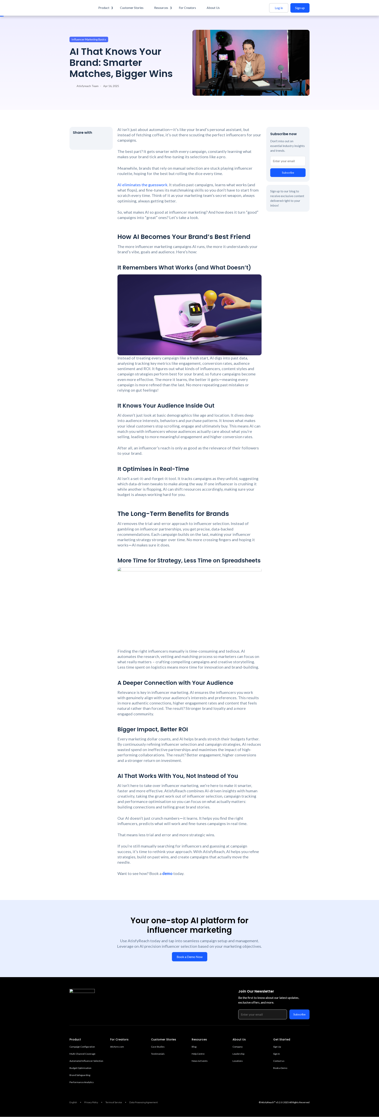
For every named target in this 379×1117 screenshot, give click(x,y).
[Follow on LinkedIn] (95, 142)
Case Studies (158, 1046)
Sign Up (277, 1046)
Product (103, 7)
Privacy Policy (91, 1102)
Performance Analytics (81, 1082)
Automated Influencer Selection (86, 1060)
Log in (279, 8)
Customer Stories (132, 7)
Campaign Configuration (82, 1046)
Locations (238, 1060)
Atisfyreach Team (88, 86)
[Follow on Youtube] (95, 1004)
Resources (161, 7)
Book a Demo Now (190, 957)
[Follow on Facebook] (86, 142)
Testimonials (158, 1053)
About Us (213, 7)
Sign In (276, 1053)
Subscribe (288, 172)
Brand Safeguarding (79, 1075)
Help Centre (198, 1053)
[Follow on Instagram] (79, 1004)
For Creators (187, 7)
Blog (194, 1046)
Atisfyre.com (117, 1046)
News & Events (200, 1060)
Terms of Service (113, 1102)
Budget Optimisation (80, 1067)
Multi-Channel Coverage (82, 1053)
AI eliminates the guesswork (142, 184)
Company (238, 1046)
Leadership (238, 1053)
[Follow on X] (77, 142)
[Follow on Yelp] (104, 142)
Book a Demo (280, 1067)
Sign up (300, 8)
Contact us (278, 1060)
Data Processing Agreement (143, 1102)
